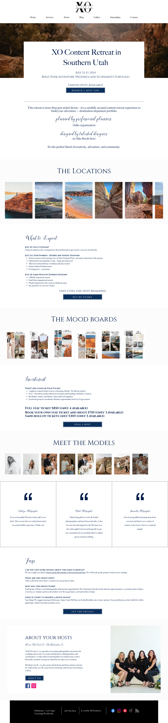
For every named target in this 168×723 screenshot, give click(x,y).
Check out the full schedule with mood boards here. (66, 572)
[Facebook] (27, 685)
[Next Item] (155, 200)
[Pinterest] (125, 710)
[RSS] (137, 710)
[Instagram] (33, 685)
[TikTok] (131, 710)
